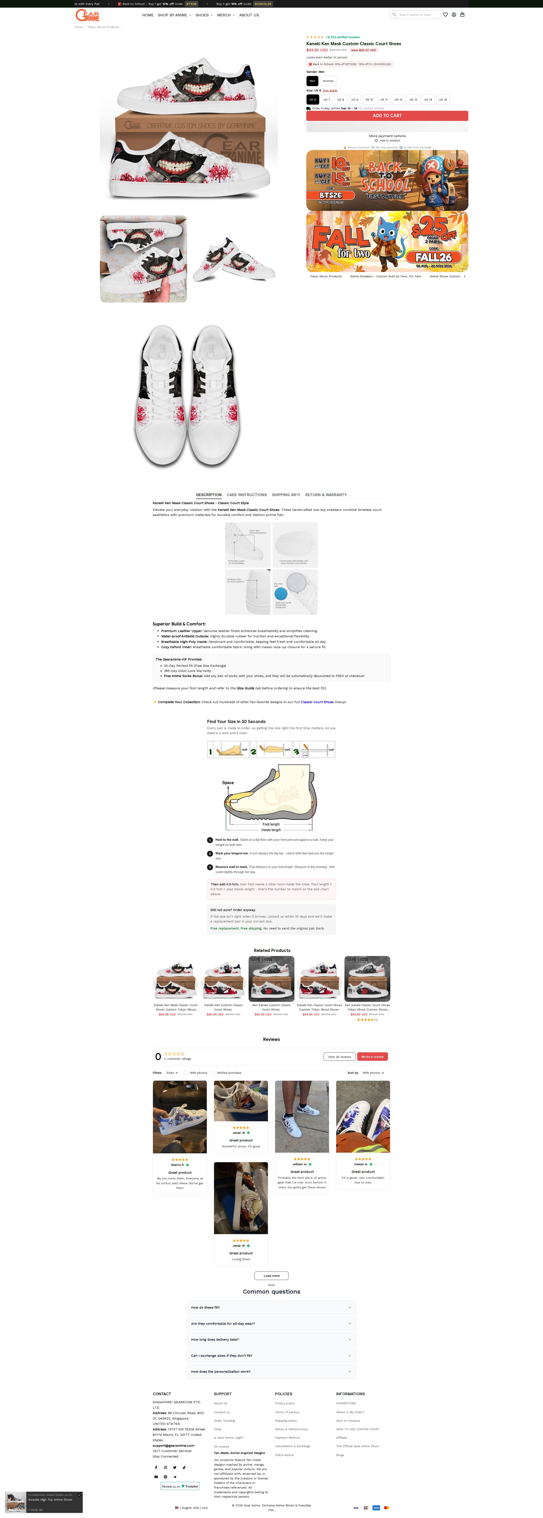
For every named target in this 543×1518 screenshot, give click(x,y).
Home (79, 27)
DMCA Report (162, 1507)
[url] (173, 1445)
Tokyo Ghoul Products (103, 27)
